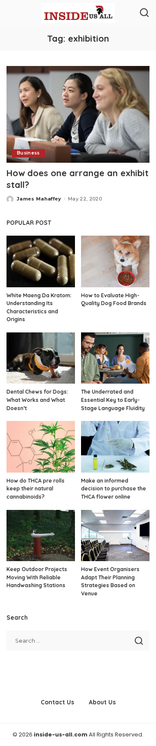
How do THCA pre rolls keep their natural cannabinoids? (35, 488)
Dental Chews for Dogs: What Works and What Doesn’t (37, 399)
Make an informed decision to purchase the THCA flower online (113, 488)
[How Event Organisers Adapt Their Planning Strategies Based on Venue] (115, 536)
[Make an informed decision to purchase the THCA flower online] (115, 447)
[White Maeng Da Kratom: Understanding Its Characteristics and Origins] (40, 261)
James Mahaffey (39, 199)
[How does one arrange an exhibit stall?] (78, 114)
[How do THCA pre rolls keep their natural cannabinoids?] (40, 447)
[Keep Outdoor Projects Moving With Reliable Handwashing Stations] (40, 536)
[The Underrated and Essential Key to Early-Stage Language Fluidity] (115, 358)
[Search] (144, 13)
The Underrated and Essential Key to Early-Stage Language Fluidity (113, 399)
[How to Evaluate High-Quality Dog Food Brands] (115, 261)
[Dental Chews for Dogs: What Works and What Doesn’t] (40, 358)
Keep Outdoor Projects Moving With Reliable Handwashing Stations (36, 577)
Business (28, 153)
